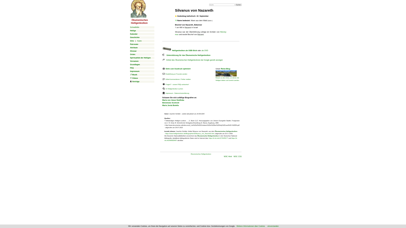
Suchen (238, 5)
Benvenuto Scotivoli (170, 103)
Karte (139, 41)
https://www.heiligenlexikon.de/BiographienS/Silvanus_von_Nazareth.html (189, 133)
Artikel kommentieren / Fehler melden (178, 79)
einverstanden (273, 226)
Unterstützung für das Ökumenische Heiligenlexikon (187, 55)
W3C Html (228, 156)
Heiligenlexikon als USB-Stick (184, 51)
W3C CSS (238, 156)
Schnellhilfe (134, 27)
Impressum (169, 93)
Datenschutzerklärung (181, 93)
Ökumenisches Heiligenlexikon (201, 154)
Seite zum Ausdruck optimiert (178, 69)
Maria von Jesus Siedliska (173, 100)
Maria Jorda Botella (170, 105)
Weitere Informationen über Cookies (251, 226)
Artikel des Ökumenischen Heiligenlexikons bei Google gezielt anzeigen (194, 60)
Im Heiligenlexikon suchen (174, 89)
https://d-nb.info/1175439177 (218, 138)
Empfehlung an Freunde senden (176, 74)
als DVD (205, 51)
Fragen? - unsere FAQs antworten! (177, 84)
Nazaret (188, 27)
